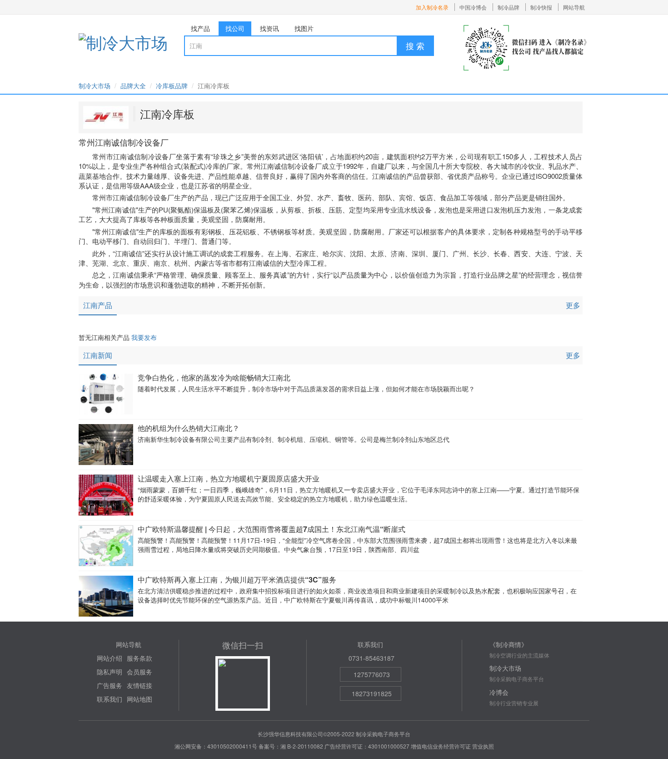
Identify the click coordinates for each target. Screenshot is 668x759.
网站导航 (574, 7)
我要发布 (144, 337)
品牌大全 (133, 85)
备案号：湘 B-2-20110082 (291, 746)
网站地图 (139, 698)
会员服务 (139, 671)
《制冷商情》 (508, 644)
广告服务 (109, 685)
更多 (573, 305)
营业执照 (483, 746)
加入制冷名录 (432, 7)
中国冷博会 (473, 7)
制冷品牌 (508, 7)
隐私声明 (109, 671)
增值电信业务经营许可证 (441, 746)
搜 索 (415, 45)
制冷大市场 (94, 85)
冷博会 (498, 692)
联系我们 (109, 698)
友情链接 (139, 685)
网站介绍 (109, 658)
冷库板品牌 (172, 85)
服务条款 (139, 658)
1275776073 (372, 674)
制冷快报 (541, 7)
